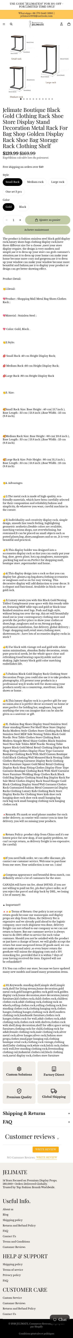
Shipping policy (13, 1220)
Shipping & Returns (24, 1113)
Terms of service (13, 1269)
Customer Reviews (14, 1247)
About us (8, 1209)
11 (52, 98)
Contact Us (9, 1236)
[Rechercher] (11, 24)
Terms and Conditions (16, 1241)
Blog (5, 1214)
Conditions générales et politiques (36, 1333)
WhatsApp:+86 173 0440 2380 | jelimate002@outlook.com (36, 14)
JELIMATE (22, 1323)
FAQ (7, 1121)
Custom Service (12, 1297)
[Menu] (4, 24)
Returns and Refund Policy (19, 1225)
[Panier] (69, 24)
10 (49, 98)
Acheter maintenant (36, 229)
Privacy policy (12, 1275)
